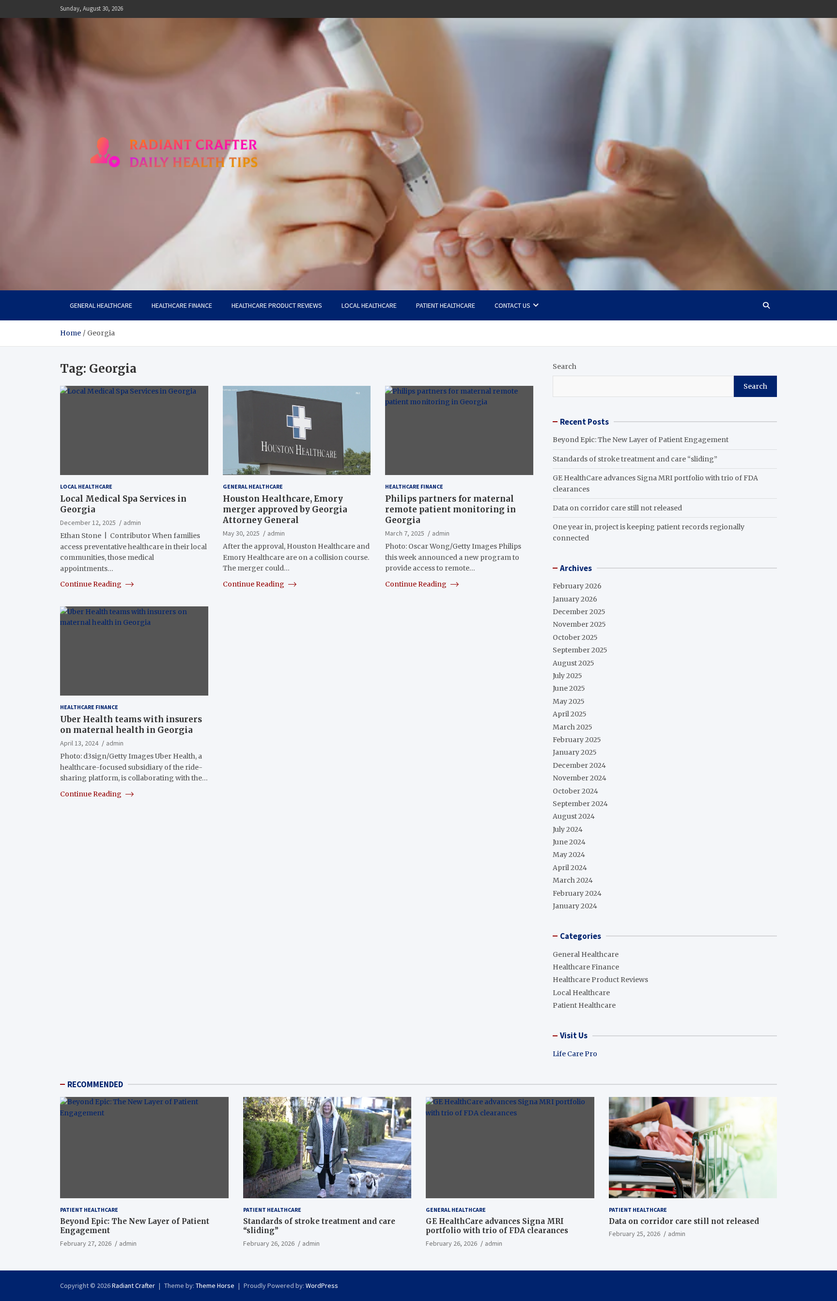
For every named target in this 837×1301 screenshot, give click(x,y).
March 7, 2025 (404, 533)
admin (132, 522)
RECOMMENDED (95, 1084)
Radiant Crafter (133, 1285)
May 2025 (569, 701)
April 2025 (570, 714)
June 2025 (569, 688)
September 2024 (580, 803)
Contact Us (512, 305)
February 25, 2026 (634, 1233)
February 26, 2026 (268, 1243)
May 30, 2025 (241, 533)
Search (564, 366)
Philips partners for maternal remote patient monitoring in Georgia (450, 509)
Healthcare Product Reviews (277, 305)
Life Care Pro (575, 1053)
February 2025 (577, 739)
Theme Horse (215, 1285)
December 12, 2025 (88, 522)
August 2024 (574, 816)
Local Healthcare (369, 305)
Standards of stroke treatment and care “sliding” (635, 459)
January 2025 (575, 752)
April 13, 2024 (79, 742)
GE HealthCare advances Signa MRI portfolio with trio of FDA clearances (497, 1226)
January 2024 (575, 906)
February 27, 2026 (85, 1243)
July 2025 (567, 675)
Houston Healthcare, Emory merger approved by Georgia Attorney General (285, 509)
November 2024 (579, 778)
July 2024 (568, 829)
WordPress (322, 1285)
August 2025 (573, 663)
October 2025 (575, 637)
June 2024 (569, 842)
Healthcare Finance (182, 305)
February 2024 (577, 893)
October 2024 (575, 791)
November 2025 (579, 624)
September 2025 (580, 650)
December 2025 (579, 611)
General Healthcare (101, 305)
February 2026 (577, 586)
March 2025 (572, 727)
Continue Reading (91, 583)
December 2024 (579, 765)
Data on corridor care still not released (617, 508)
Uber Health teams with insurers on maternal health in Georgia (131, 724)
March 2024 (573, 880)
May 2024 (569, 854)
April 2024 (570, 867)
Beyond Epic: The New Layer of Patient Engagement (640, 439)
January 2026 (575, 599)
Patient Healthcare (445, 305)
